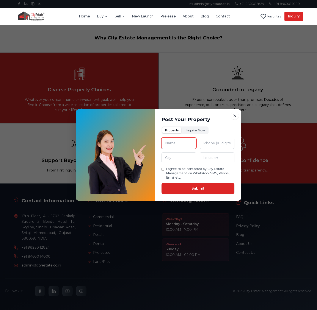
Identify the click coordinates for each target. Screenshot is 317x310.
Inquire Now (195, 130)
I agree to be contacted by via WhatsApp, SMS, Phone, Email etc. (197, 173)
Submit (197, 188)
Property (172, 130)
